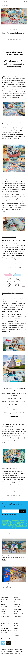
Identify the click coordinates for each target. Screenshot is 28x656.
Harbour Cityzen (18, 616)
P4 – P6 (19, 267)
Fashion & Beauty (5, 599)
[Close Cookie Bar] (26, 651)
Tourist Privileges (5, 621)
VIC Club (16, 611)
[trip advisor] (15, 515)
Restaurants (17, 604)
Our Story (16, 630)
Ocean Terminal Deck (19, 626)
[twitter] (5, 515)
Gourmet (3, 602)
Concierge (16, 621)
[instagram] (7, 515)
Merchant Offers (5, 616)
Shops (15, 602)
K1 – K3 (9, 267)
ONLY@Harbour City (19, 614)
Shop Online (17, 606)
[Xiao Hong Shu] (6, 632)
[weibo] (10, 515)
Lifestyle (3, 604)
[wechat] (12, 515)
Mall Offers (3, 614)
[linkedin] (4, 632)
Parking (16, 623)
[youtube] (6, 630)
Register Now (14, 416)
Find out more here (14, 653)
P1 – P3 (14, 267)
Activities (3, 611)
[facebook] (2, 515)
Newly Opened (17, 599)
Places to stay (4, 626)
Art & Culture (4, 606)
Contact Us (16, 635)
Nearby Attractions (5, 623)
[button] (22, 1)
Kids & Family (5, 555)
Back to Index (5, 5)
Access (15, 633)
